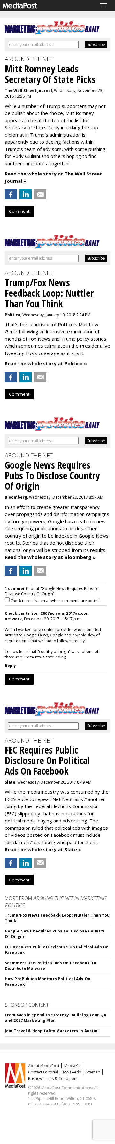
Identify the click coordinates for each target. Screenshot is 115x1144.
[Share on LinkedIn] (25, 194)
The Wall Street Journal (28, 90)
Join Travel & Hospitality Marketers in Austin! (52, 1031)
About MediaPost (43, 1065)
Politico (12, 314)
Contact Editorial (43, 1072)
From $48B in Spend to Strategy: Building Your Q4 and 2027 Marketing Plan (55, 1017)
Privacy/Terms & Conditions (53, 1078)
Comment (19, 211)
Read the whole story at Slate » (43, 849)
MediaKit (72, 1065)
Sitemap (93, 1072)
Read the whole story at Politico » (46, 363)
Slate (10, 782)
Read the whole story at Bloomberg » (50, 557)
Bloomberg (16, 497)
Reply (10, 665)
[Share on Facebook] (11, 194)
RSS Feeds (72, 1072)
